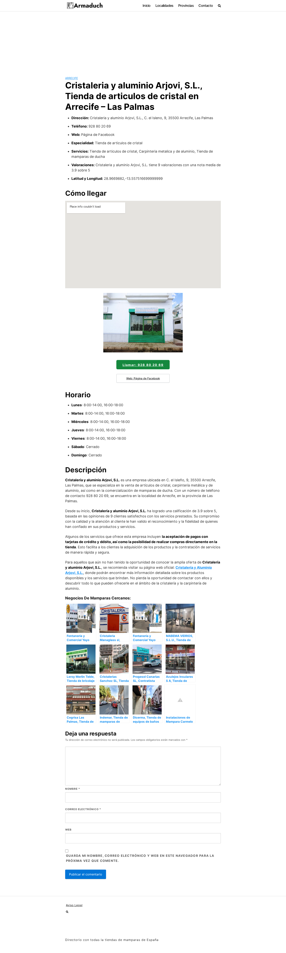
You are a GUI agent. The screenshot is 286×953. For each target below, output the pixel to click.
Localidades (164, 5)
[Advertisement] (143, 40)
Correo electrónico (83, 809)
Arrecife (71, 78)
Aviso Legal (74, 905)
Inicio (146, 5)
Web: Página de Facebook (143, 378)
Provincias (186, 5)
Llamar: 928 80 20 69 (143, 365)
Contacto (205, 5)
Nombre (72, 788)
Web (68, 829)
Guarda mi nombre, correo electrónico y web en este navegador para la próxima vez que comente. (140, 858)
